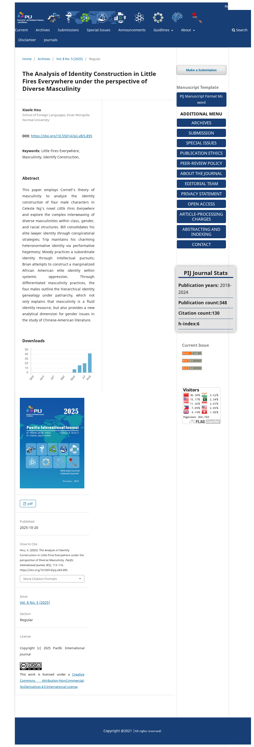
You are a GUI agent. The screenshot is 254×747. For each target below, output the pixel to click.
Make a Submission (201, 70)
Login (247, 6)
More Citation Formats (40, 579)
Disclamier (27, 39)
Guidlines (162, 30)
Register (231, 6)
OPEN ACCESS (201, 204)
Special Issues (98, 30)
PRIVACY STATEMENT (201, 194)
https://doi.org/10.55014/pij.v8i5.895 (61, 136)
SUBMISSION (201, 133)
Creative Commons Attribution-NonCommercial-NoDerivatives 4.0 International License (52, 680)
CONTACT (201, 244)
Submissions (68, 30)
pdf (29, 503)
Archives (43, 30)
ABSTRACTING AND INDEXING (201, 231)
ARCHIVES (201, 123)
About (186, 30)
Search (241, 30)
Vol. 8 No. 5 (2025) (69, 59)
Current (21, 30)
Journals (51, 39)
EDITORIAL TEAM (201, 183)
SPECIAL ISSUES (201, 143)
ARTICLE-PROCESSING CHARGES (201, 216)
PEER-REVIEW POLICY (201, 163)
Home (27, 59)
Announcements (132, 30)
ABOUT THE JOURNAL (201, 173)
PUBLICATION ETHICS (201, 153)
